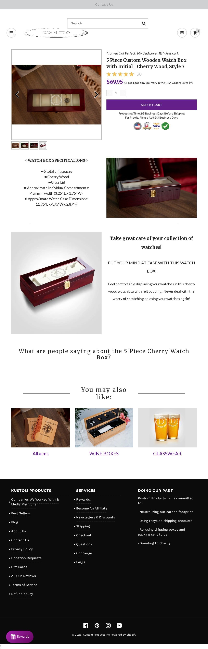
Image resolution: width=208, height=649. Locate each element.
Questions (84, 544)
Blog (14, 522)
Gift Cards (19, 567)
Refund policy (22, 594)
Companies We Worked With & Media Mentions (35, 501)
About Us (18, 531)
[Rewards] (20, 637)
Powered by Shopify (123, 634)
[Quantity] (110, 93)
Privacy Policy (22, 549)
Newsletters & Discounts (95, 517)
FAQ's (80, 562)
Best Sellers (20, 513)
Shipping (83, 526)
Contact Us (20, 540)
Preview (17, 94)
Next (96, 94)
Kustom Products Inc (96, 634)
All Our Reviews (23, 576)
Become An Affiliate (91, 508)
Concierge (84, 553)
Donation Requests (26, 558)
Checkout (83, 535)
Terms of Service (24, 585)
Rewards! (83, 499)
